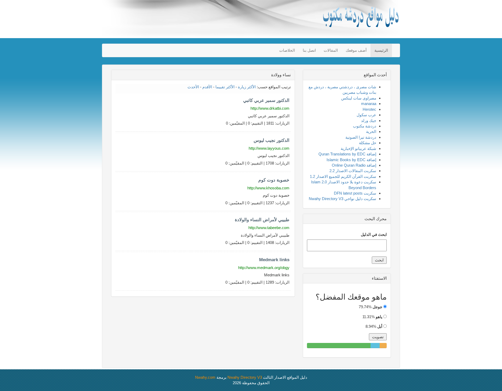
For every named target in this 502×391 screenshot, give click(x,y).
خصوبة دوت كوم (273, 180)
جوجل (377, 307)
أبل (379, 326)
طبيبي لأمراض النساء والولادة (262, 219)
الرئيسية (381, 50)
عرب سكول (366, 115)
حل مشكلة (367, 143)
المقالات (331, 50)
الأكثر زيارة (247, 87)
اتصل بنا (309, 50)
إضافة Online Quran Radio (354, 165)
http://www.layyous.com (269, 148)
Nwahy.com (205, 377)
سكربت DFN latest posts (355, 193)
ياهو (379, 316)
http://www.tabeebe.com (268, 227)
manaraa (368, 103)
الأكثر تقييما (225, 87)
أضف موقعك (356, 50)
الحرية (371, 131)
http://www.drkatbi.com (269, 108)
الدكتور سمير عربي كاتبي (266, 100)
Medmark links (274, 259)
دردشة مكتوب (364, 126)
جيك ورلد (368, 120)
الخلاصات (287, 50)
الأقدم (207, 87)
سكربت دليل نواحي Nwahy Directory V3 (342, 198)
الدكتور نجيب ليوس (271, 140)
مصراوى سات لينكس (358, 98)
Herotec (369, 109)
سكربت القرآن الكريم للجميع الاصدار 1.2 (343, 176)
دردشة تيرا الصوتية (360, 137)
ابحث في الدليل (374, 234)
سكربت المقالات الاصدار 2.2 (352, 170)
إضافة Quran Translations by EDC (347, 154)
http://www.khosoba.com (268, 188)
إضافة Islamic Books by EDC (351, 159)
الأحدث (193, 87)
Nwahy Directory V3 (244, 377)
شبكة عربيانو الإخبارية (358, 148)
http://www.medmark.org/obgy (263, 267)
